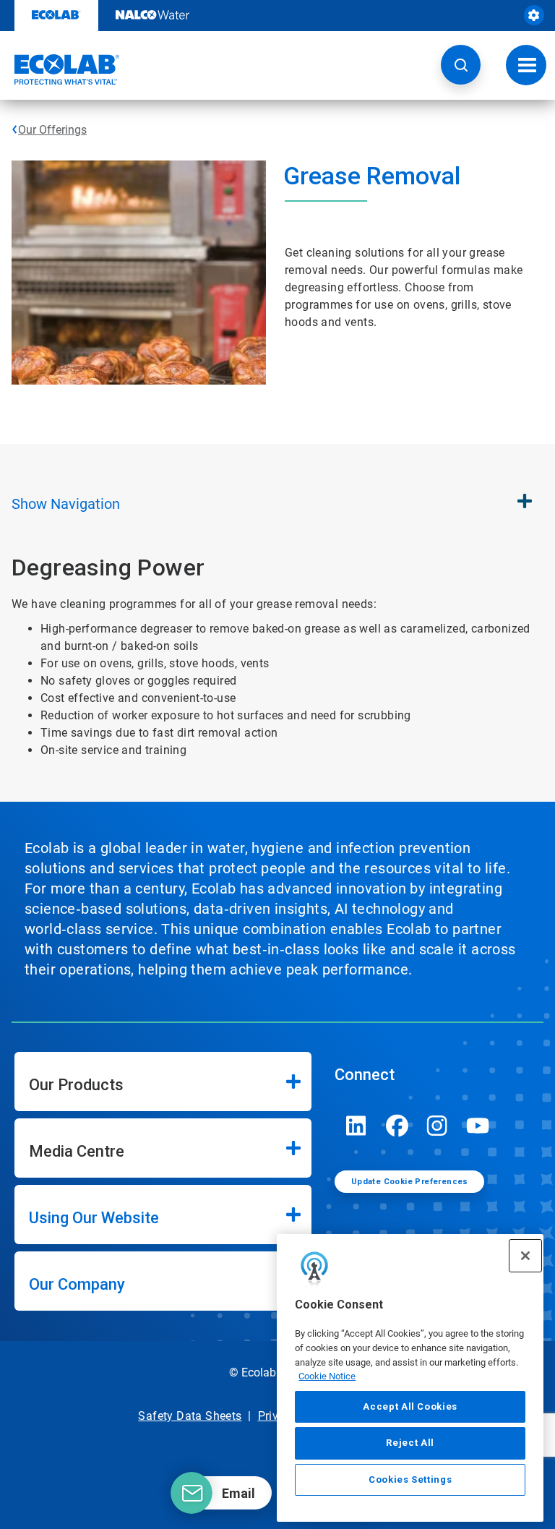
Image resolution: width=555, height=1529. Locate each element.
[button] (461, 65)
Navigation (66, 504)
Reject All (410, 1442)
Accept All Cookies (410, 1406)
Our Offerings (52, 130)
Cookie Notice (327, 1376)
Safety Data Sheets (189, 1416)
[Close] (525, 1256)
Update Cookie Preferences (409, 1181)
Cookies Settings (410, 1479)
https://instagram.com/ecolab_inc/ (437, 1125)
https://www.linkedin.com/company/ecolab (356, 1125)
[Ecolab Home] (60, 69)
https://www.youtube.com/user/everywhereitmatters (477, 1125)
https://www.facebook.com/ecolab (396, 1125)
